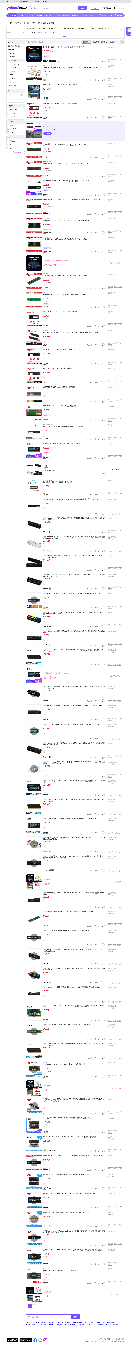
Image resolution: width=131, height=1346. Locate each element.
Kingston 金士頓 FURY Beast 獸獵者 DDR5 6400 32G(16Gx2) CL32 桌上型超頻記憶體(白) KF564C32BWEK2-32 (74, 762)
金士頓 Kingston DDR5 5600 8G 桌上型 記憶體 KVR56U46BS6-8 (65, 164)
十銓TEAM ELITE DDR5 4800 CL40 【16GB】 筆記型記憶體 (64, 1064)
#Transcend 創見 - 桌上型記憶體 (36, 1325)
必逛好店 (75, 15)
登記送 (31, 15)
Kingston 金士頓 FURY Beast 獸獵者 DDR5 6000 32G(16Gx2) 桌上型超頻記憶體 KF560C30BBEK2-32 (74, 519)
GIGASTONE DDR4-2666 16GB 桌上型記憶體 (59, 387)
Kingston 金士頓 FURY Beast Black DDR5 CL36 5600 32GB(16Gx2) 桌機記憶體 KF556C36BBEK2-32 (74, 556)
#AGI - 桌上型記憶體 (112, 1325)
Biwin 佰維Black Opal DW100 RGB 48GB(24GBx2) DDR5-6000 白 (66, 1212)
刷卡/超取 (84, 15)
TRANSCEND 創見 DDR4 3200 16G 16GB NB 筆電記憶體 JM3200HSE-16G (71, 724)
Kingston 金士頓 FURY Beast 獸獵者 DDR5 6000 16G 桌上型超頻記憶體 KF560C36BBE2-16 (74, 632)
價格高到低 (104, 42)
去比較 (47, 133)
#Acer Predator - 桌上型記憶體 (74, 1325)
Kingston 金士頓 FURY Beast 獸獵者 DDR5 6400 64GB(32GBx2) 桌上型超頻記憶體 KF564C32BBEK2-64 (74, 744)
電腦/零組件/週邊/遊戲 (14, 46)
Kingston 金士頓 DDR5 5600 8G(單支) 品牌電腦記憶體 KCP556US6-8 (69, 912)
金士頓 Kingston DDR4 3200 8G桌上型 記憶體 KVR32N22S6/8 (64, 295)
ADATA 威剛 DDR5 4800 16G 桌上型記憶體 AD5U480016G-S (66, 931)
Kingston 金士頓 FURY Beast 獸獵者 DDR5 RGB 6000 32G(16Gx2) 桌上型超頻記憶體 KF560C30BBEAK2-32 (74, 613)
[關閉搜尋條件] (40, 8)
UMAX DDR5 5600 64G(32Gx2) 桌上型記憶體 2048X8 (61, 85)
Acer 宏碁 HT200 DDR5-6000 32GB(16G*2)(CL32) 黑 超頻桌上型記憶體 (67, 1118)
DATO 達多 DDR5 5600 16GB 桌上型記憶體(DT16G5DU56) (63, 47)
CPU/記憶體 (11, 50)
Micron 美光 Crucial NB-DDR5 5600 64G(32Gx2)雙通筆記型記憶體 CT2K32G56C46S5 (74, 781)
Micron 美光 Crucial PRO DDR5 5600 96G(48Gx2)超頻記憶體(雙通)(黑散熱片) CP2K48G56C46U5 (74, 650)
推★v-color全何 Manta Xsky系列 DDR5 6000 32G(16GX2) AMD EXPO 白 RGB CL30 (72, 68)
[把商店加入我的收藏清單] (103, 474)
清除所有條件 (19, 152)
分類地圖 (122, 1341)
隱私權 (115, 1341)
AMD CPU (12, 57)
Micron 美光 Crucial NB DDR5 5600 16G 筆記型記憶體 (62, 444)
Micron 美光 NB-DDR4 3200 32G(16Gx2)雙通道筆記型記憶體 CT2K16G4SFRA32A (74, 1006)
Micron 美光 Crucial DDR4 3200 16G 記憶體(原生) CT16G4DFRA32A (69, 1025)
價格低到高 (95, 42)
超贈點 (119, 15)
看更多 (92, 15)
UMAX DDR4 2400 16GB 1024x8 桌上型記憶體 (59, 406)
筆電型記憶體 (12, 86)
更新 (123, 1339)
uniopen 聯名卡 (107, 15)
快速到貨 (49, 15)
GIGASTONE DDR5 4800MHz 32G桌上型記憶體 (59, 349)
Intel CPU (11, 53)
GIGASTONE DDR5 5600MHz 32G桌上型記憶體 (59, 368)
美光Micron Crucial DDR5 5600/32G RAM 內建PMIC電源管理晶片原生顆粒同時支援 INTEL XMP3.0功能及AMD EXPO (74, 1232)
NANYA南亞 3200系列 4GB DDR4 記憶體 (57, 482)
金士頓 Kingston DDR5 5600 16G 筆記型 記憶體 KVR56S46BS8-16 (66, 239)
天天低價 (57, 15)
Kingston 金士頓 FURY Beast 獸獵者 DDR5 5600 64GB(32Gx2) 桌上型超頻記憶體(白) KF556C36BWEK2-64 (74, 537)
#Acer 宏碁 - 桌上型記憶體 (95, 1325)
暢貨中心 (40, 15)
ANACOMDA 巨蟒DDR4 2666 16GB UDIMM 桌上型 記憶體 (63, 427)
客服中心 (87, 1341)
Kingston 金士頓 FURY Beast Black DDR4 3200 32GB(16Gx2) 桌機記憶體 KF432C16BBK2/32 (74, 893)
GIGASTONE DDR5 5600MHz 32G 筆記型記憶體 (60, 104)
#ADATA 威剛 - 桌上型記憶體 (35, 1322)
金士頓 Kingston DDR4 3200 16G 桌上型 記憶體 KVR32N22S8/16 (65, 276)
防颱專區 (66, 15)
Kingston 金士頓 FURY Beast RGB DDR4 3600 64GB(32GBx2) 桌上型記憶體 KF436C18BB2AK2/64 (74, 969)
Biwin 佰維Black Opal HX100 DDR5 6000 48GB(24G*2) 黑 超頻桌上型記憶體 (69, 1137)
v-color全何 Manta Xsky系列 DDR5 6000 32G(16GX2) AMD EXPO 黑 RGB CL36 (70, 332)
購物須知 (101, 1341)
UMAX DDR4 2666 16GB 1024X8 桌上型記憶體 (59, 1270)
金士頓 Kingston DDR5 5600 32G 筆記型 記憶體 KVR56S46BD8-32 (66, 220)
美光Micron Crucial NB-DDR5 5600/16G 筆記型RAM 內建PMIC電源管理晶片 (69, 1193)
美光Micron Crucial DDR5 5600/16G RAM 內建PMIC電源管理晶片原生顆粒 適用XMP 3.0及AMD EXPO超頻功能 (74, 1100)
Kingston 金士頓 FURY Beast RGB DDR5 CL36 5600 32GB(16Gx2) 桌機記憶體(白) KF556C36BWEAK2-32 (74, 838)
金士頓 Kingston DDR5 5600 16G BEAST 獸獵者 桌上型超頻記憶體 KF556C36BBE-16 (73, 200)
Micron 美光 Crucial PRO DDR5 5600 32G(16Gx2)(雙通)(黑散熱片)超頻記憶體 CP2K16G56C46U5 (74, 1044)
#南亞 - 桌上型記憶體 (56, 1325)
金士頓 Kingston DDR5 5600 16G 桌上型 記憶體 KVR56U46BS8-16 (66, 145)
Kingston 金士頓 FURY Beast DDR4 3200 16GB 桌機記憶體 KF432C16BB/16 (72, 987)
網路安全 (108, 1341)
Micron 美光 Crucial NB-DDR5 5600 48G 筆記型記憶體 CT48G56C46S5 (70, 819)
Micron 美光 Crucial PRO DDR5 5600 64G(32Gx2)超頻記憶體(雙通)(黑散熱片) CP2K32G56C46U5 (74, 800)
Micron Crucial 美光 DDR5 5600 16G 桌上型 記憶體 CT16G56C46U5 (66, 181)
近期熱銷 (112, 42)
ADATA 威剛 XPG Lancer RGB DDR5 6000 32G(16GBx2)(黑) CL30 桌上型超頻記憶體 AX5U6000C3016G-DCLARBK (74, 857)
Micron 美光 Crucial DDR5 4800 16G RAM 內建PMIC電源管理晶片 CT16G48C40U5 (74, 499)
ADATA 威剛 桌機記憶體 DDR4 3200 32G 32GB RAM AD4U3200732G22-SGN (72, 593)
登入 (95, 8)
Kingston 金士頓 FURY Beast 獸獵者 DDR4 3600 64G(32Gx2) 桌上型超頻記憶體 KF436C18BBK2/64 (74, 950)
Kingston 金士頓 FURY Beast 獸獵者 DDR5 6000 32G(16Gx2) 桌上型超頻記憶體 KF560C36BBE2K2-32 (74, 687)
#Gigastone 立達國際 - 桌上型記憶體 (58, 1322)
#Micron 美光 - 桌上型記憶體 (105, 1322)
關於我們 (94, 1341)
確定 (20, 100)
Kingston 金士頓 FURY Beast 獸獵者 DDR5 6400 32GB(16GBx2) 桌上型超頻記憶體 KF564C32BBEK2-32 (74, 575)
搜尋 (75, 1317)
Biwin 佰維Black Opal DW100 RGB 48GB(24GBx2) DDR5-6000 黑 (66, 1175)
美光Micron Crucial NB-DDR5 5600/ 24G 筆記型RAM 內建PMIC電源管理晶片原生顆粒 (72, 1250)
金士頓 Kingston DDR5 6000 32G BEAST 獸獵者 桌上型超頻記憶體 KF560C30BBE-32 (73, 1156)
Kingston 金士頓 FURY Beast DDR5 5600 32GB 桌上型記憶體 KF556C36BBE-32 (73, 705)
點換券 (22, 15)
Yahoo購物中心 (16, 8)
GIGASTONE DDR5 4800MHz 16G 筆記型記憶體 (60, 312)
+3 (58, 61)
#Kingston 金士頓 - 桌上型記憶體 (83, 1322)
